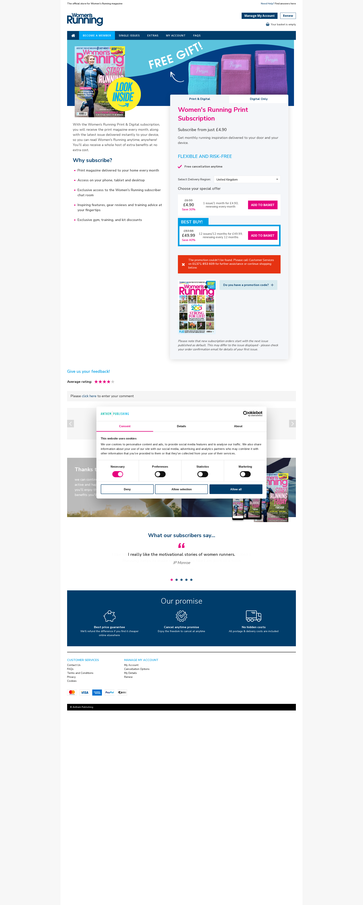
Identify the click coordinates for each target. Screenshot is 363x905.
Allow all (236, 489)
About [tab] (238, 426)
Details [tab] (181, 426)
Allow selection (181, 489)
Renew (288, 16)
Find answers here (285, 3)
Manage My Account (259, 16)
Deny (127, 489)
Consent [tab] (124, 426)
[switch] (160, 474)
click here (89, 396)
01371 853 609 (203, 264)
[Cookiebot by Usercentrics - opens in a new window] (245, 414)
